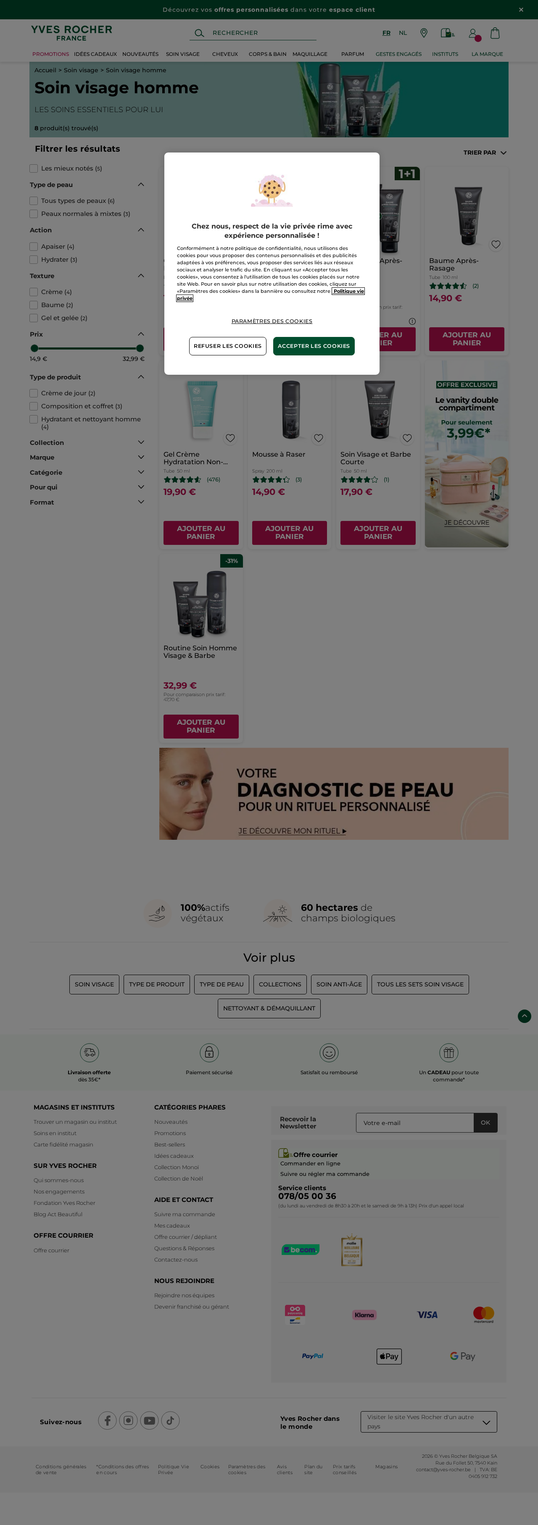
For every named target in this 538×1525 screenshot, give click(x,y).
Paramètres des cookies (272, 321)
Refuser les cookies (228, 346)
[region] (272, 263)
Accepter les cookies (314, 346)
